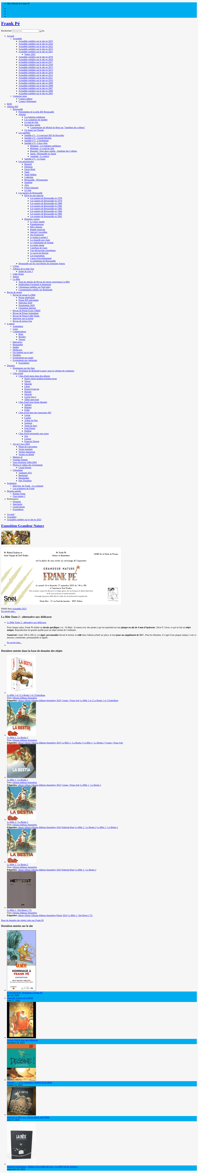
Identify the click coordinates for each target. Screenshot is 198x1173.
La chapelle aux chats (40, 240)
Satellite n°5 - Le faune (34, 159)
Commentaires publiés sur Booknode (35, 289)
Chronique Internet (27, 308)
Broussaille (18, 109)
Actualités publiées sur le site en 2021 (36, 51)
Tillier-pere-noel (31, 399)
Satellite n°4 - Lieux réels (35, 143)
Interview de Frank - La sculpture (28, 486)
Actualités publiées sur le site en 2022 (36, 46)
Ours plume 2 (19, 496)
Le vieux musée (37, 221)
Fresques (17, 501)
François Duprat (31, 441)
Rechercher (6, 30)
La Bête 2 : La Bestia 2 (17, 737)
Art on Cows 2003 (21, 444)
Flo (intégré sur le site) (23, 352)
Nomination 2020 (27, 305)
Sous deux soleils (32, 125)
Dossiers (11, 365)
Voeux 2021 (30, 54)
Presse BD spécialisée (29, 300)
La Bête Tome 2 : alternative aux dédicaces (26, 622)
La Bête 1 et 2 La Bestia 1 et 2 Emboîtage (26, 695)
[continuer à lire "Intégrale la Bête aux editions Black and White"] (21, 1114)
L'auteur (10, 323)
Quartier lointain (20, 459)
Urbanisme (18, 470)
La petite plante (37, 245)
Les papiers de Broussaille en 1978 (46, 198)
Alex (26, 185)
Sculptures (12, 483)
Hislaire (27, 391)
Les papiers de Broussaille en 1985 (46, 214)
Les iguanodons (37, 255)
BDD (9, 104)
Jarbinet (27, 405)
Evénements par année (23, 357)
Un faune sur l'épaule (34, 130)
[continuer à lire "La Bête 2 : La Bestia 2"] (21, 735)
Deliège (27, 431)
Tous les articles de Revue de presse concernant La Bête (44, 282)
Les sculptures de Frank (23, 488)
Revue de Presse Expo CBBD (26, 310)
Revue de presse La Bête (24, 295)
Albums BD (12, 106)
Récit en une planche (33, 195)
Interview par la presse (23, 318)
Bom (21, 334)
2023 (58, 743)
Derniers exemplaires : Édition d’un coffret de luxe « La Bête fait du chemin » (42, 1166)
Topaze (22, 339)
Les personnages (26, 161)
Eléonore (28, 167)
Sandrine (28, 182)
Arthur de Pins (31, 420)
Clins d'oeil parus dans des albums (34, 376)
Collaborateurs (19, 331)
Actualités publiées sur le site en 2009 (36, 83)
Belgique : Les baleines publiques (45, 146)
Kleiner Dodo (19, 493)
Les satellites (24, 133)
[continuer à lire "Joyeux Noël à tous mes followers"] (21, 1037)
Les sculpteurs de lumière (36, 119)
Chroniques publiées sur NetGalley (35, 287)
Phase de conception (28, 446)
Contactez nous (20, 96)
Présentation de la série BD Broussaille (36, 112)
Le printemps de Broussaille (43, 261)
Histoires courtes (32, 219)
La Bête (16, 279)
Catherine (28, 177)
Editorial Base (68, 827)
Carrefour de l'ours (38, 248)
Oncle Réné (29, 169)
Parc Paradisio (25, 480)
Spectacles (17, 504)
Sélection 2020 (25, 303)
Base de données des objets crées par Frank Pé (22, 920)
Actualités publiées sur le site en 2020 (36, 59)
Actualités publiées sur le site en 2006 (36, 91)
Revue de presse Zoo (22, 321)
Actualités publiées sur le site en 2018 (36, 65)
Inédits (16, 347)
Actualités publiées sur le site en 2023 (36, 49)
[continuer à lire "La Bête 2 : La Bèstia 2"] (21, 819)
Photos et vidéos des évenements (28, 465)
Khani (59, 915)
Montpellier (24, 478)
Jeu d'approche (37, 235)
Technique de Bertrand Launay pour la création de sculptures (46, 371)
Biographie (18, 344)
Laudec (27, 418)
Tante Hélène (30, 174)
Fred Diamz (29, 428)
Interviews (17, 342)
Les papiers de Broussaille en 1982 (46, 206)
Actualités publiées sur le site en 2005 (36, 93)
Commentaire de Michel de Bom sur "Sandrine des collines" (57, 127)
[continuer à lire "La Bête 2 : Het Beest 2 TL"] (21, 907)
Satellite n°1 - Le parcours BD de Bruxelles (44, 135)
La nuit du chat (31, 122)
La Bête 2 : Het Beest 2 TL (19, 910)
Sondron (28, 423)
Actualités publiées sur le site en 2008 (36, 85)
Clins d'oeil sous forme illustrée (33, 402)
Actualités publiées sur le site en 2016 (36, 72)
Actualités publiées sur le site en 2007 (36, 88)
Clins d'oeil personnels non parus (34, 433)
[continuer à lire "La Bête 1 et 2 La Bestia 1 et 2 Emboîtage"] (21, 692)
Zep (26, 436)
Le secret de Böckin (39, 253)
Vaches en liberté (26, 454)
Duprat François (31, 389)
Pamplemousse (37, 224)
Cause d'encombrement (40, 258)
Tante (26, 172)
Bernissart (23, 475)
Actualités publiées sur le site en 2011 (36, 78)
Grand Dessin (25, 467)
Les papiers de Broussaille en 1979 (46, 201)
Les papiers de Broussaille (30, 193)
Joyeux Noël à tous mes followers (22, 1040)
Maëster (28, 407)
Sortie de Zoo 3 (26, 271)
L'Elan (16, 266)
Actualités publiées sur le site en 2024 (36, 44)
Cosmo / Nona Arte (70, 700)
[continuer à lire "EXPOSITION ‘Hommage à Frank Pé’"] (21, 990)
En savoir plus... (8, 611)
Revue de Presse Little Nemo (26, 316)
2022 (58, 785)
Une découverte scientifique (43, 250)
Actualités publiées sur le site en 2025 (36, 41)
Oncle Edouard (31, 187)
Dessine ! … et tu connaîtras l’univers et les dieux (29, 1082)
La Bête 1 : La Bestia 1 (17, 780)
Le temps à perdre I (39, 237)
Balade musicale (37, 229)
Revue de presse (14, 292)
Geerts (27, 415)
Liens (15, 329)
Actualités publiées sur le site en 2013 (36, 70)
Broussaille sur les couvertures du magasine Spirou (42, 263)
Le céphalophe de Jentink (41, 242)
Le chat (27, 190)
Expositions (24, 363)
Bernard (28, 164)
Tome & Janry (30, 425)
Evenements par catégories (25, 360)
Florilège (17, 355)
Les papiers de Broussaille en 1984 (46, 211)
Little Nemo (18, 274)
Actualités (17, 38)
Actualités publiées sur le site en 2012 (36, 75)
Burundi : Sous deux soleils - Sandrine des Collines (53, 151)
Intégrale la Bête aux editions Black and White (28, 1117)
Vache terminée (26, 449)
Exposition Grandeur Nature (22, 526)
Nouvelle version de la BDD (20, 998)
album (21, 700)
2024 (58, 700)
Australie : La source (39, 156)
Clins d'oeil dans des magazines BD (35, 412)
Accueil (10, 36)
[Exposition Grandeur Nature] (15, 543)
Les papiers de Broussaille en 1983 (46, 208)
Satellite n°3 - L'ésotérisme (36, 140)
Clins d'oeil (18, 373)
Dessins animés (14, 491)
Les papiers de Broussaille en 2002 (46, 216)
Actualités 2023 (19, 608)
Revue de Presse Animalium (26, 313)
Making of (17, 457)
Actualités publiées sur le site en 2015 (36, 67)
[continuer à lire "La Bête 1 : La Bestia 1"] (21, 777)
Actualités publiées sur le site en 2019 (36, 57)
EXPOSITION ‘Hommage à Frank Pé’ (25, 992)
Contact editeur (25, 99)
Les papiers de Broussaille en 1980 (46, 203)
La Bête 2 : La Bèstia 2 (94, 743)
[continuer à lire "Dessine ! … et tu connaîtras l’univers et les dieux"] (21, 1080)
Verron (27, 381)
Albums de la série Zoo (23, 269)
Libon (27, 386)
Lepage (27, 439)
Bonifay (22, 337)
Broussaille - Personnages (36, 180)
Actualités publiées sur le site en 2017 (36, 62)
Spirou (16, 276)
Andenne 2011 (25, 473)
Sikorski (28, 384)
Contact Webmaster (27, 101)
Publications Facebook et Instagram (35, 284)
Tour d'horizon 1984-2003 (25, 462)
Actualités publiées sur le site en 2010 (36, 80)
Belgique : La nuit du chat (42, 148)
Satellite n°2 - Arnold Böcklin (37, 138)
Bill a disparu (36, 227)
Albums (22, 114)
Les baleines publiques (34, 117)
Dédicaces (17, 350)
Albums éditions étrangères (24, 698)
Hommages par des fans (24, 368)
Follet (27, 410)
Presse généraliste (27, 297)
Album (27, 700)
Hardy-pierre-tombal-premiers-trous (40, 378)
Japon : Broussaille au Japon (43, 153)
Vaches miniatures (27, 452)
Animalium (18, 326)
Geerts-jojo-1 (30, 397)
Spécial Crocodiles (38, 232)
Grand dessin (19, 507)
